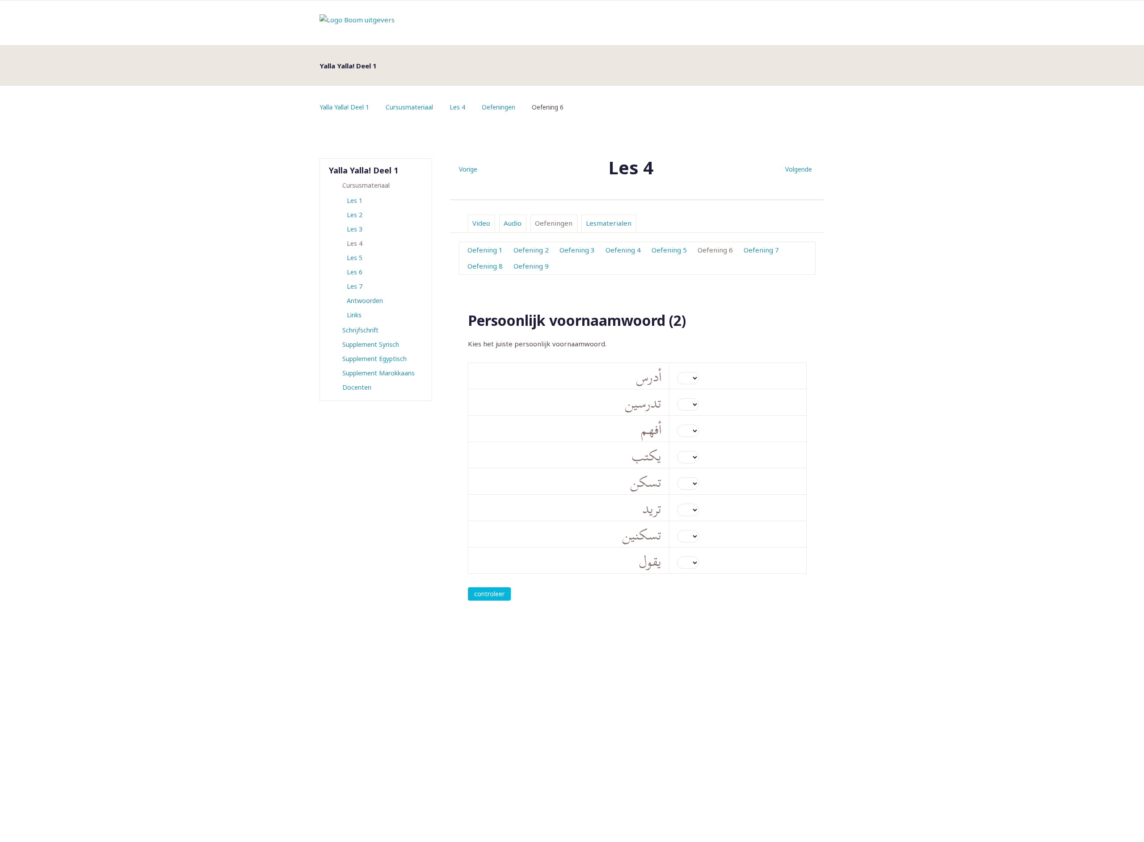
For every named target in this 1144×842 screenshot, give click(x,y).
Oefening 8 (485, 265)
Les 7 (354, 286)
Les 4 (457, 107)
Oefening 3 (577, 249)
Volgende (798, 169)
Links (354, 315)
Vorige (468, 169)
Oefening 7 (761, 249)
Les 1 (354, 200)
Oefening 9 (531, 265)
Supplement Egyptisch (374, 358)
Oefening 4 (623, 249)
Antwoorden (365, 300)
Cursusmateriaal (409, 107)
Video (481, 223)
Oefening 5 (669, 249)
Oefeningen (498, 107)
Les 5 (354, 257)
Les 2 (354, 214)
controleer (489, 593)
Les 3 (354, 229)
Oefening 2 (531, 249)
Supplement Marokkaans (378, 373)
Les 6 (354, 272)
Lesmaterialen (608, 223)
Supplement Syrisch (370, 344)
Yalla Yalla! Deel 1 (344, 107)
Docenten (356, 387)
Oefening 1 (485, 249)
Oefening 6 (715, 249)
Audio (513, 223)
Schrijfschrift (360, 330)
